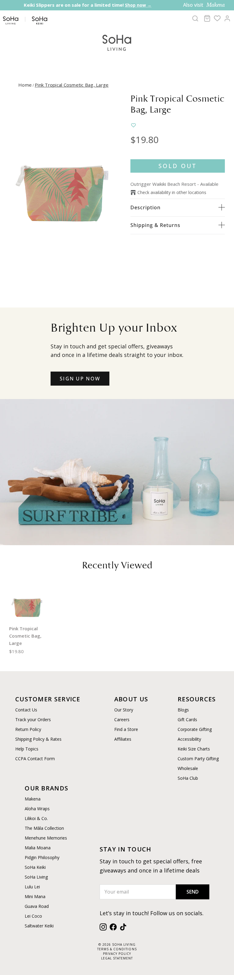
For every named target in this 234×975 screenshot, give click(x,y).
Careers (121, 719)
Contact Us (26, 710)
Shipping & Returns (155, 225)
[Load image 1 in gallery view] (63, 185)
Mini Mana (35, 896)
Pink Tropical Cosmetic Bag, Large (71, 85)
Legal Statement (117, 958)
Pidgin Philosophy (42, 857)
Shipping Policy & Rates (38, 739)
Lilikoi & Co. (36, 818)
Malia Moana (38, 848)
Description (145, 207)
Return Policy (28, 729)
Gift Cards (187, 719)
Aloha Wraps (37, 808)
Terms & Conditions (116, 949)
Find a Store (126, 729)
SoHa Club (188, 778)
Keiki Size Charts (194, 749)
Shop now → (138, 5)
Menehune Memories (46, 838)
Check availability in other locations (171, 192)
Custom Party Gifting (198, 758)
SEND (192, 891)
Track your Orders (33, 719)
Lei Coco (33, 916)
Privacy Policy (117, 954)
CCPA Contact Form (35, 758)
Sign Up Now (80, 378)
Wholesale (188, 768)
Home (25, 85)
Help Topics (26, 749)
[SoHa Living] (117, 42)
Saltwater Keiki (39, 926)
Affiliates (122, 739)
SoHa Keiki (35, 867)
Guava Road (37, 906)
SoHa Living (36, 877)
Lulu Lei (32, 887)
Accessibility (189, 739)
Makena (33, 799)
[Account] (227, 18)
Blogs (183, 710)
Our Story (123, 710)
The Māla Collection (44, 828)
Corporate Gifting (195, 729)
